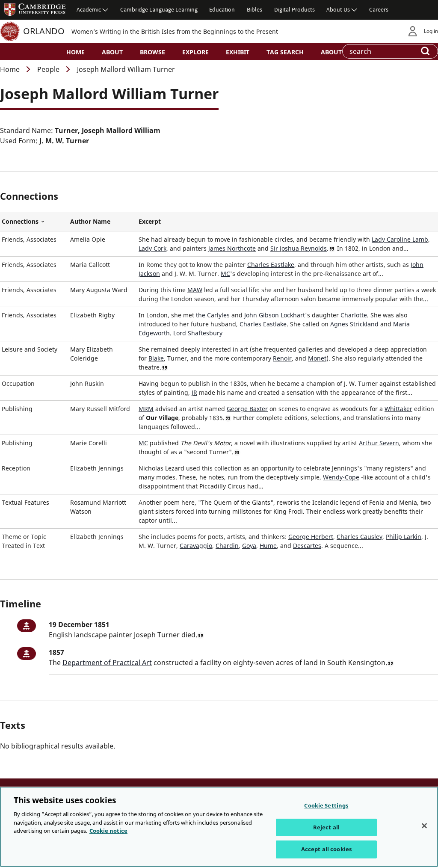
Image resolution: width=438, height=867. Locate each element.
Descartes (307, 546)
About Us (338, 9)
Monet (317, 358)
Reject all (326, 827)
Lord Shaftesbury (197, 333)
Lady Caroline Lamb (400, 239)
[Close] (424, 826)
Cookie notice (108, 830)
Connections (34, 221)
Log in (431, 31)
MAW (194, 290)
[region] (219, 827)
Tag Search (285, 52)
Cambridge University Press (35, 9)
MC (225, 273)
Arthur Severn (379, 443)
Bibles (254, 9)
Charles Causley (359, 537)
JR (194, 392)
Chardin (227, 546)
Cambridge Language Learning (159, 9)
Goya (249, 546)
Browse (152, 52)
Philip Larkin (403, 537)
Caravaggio (196, 546)
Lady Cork (152, 248)
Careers (378, 9)
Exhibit (237, 52)
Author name (90, 221)
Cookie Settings (326, 805)
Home (75, 52)
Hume (268, 546)
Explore (195, 52)
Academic (89, 9)
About (112, 52)
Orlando (44, 31)
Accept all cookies (326, 849)
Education (222, 9)
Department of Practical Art (107, 662)
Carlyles (218, 315)
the (200, 315)
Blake (156, 358)
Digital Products (294, 9)
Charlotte (353, 315)
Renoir (282, 358)
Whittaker (398, 409)
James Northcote (232, 248)
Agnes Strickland (354, 324)
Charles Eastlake (270, 264)
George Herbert (310, 537)
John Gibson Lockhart (274, 315)
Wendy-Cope (341, 477)
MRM (146, 409)
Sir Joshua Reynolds (298, 248)
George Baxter (247, 409)
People (48, 69)
